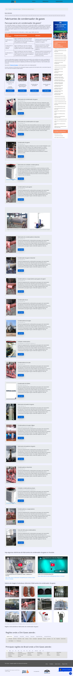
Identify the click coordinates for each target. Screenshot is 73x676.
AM (40, 650)
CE (32, 650)
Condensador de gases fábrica (60, 67)
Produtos (45, 1)
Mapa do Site (64, 663)
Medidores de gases (58, 133)
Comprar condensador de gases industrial (60, 51)
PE (26, 650)
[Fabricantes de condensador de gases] (10, 77)
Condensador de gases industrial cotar (58, 91)
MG (10, 650)
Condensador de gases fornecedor (58, 69)
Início (47, 663)
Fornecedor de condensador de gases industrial (60, 127)
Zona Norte (16, 636)
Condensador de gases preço (59, 98)
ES (12, 650)
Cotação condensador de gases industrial (60, 104)
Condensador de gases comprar (60, 57)
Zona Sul (27, 636)
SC (21, 650)
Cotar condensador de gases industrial (59, 109)
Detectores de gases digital (59, 137)
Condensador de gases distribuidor (58, 63)
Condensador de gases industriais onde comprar (59, 78)
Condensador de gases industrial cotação (38, 15)
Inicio (33, 1)
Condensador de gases (58, 53)
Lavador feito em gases (58, 135)
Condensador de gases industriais (58, 72)
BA (29, 650)
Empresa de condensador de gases (59, 114)
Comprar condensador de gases (60, 48)
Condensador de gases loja (60, 15)
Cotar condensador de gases (50, 15)
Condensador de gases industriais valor (58, 86)
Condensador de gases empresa (60, 65)
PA (43, 650)
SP (15, 650)
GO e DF (36, 650)
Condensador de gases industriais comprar (58, 75)
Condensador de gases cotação (60, 58)
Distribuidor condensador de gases (59, 111)
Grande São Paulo (39, 636)
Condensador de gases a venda (60, 55)
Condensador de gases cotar (59, 60)
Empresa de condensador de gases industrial (24, 15)
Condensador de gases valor (59, 100)
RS (24, 650)
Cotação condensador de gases (60, 101)
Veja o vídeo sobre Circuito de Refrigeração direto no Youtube (51, 576)
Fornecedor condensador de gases (59, 124)
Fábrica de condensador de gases (10, 15)
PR (18, 650)
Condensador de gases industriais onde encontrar (59, 80)
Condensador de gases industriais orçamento (58, 83)
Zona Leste (32, 636)
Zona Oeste (22, 636)
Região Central (9, 636)
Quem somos (59, 1)
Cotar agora (10, 90)
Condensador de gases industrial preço (58, 94)
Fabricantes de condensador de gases (60, 121)
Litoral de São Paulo (47, 636)
